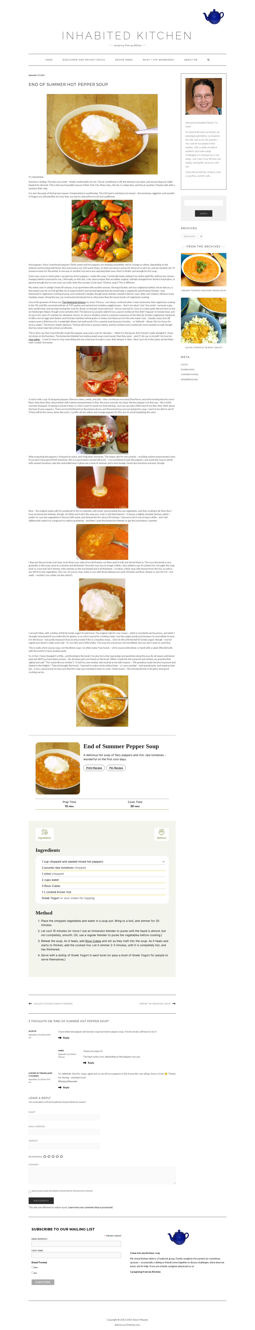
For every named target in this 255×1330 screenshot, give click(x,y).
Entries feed (187, 369)
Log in (184, 364)
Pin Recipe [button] (116, 768)
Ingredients (44, 837)
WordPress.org (189, 379)
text (35, 1273)
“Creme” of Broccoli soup (155, 1003)
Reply (66, 1037)
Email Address (37, 1126)
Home (49, 60)
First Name (37, 1251)
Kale (117, 1324)
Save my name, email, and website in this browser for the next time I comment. (62, 1191)
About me (191, 60)
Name (32, 1112)
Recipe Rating (35, 1157)
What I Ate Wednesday (158, 60)
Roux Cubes (93, 941)
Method (161, 837)
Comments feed (189, 374)
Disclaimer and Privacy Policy (84, 60)
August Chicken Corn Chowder (53, 1003)
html (35, 1267)
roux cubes (34, 339)
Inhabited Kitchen (127, 36)
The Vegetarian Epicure (74, 302)
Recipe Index (124, 60)
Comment (34, 1164)
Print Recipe (94, 768)
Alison (32, 1031)
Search (203, 213)
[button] (163, 861)
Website (33, 1141)
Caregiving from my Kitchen (145, 1271)
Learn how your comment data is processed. (90, 1207)
